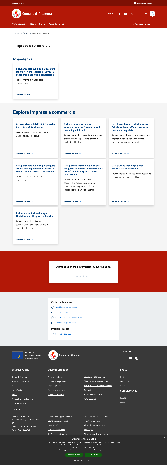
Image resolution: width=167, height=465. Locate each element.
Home (17, 33)
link (107, 450)
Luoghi (123, 397)
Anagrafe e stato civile (57, 376)
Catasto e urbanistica (56, 390)
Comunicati (125, 381)
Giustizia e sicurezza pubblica (96, 381)
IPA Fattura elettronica (57, 434)
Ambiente (88, 390)
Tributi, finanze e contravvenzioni (98, 385)
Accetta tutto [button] (74, 455)
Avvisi (122, 385)
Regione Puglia (18, 3)
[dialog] (83, 450)
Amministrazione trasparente (96, 416)
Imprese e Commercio (57, 385)
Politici (14, 394)
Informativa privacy (92, 420)
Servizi (26, 33)
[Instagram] (130, 13)
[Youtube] (124, 13)
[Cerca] (152, 14)
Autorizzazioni (90, 398)
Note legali (88, 429)
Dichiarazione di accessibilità (96, 434)
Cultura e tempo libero (57, 381)
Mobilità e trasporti (56, 394)
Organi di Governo (19, 376)
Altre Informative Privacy (94, 425)
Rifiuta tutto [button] (93, 455)
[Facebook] (118, 13)
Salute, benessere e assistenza (96, 394)
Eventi (123, 402)
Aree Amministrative (20, 381)
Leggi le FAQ (53, 425)
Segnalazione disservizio (58, 420)
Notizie (123, 376)
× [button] (164, 438)
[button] (83, 460)
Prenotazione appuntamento (60, 416)
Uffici (14, 385)
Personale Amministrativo (22, 399)
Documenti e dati (19, 403)
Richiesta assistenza (56, 429)
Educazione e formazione (94, 376)
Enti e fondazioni (19, 390)
